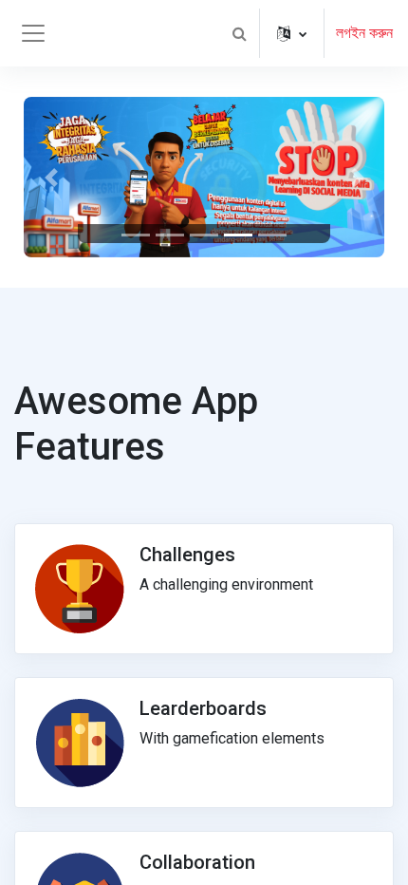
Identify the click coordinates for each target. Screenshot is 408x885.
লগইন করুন (364, 33)
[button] (239, 33)
